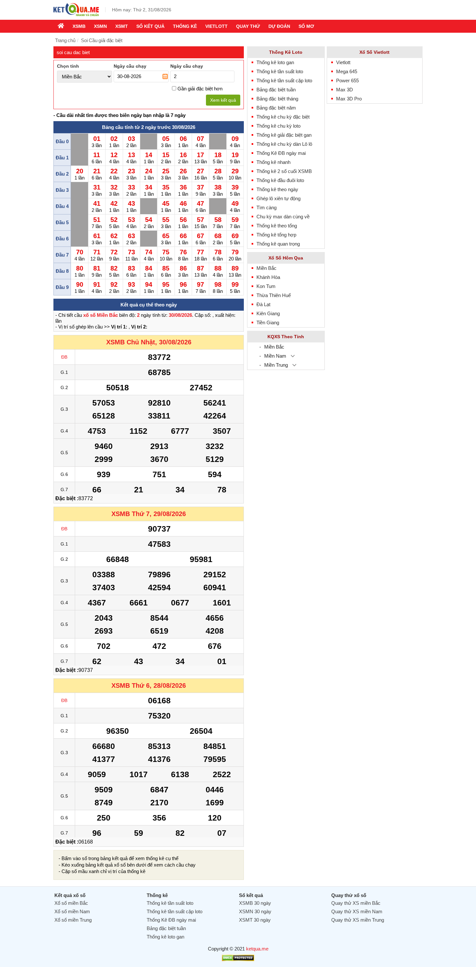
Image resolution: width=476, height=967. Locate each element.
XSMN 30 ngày (255, 911)
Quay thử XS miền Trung (357, 920)
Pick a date (165, 76)
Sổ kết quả (150, 26)
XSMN (100, 26)
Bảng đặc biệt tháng (277, 98)
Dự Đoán (279, 26)
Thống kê (185, 26)
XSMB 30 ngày (255, 903)
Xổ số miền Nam (72, 911)
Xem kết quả (223, 100)
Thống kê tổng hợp (276, 234)
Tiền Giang (267, 322)
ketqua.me (257, 948)
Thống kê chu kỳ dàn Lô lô (284, 144)
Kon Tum (266, 286)
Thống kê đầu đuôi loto (280, 180)
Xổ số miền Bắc (71, 903)
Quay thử (248, 26)
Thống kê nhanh (273, 162)
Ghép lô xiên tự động (278, 198)
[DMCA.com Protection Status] (238, 959)
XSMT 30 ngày (255, 920)
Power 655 (347, 80)
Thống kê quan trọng (278, 244)
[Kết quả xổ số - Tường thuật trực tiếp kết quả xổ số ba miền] (76, 15)
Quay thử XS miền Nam (356, 911)
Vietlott (216, 26)
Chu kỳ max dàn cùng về (283, 216)
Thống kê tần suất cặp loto (284, 80)
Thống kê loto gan (275, 62)
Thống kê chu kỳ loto (278, 126)
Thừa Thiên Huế (273, 295)
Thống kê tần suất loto (279, 71)
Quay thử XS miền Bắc (355, 903)
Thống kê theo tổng (276, 225)
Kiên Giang (268, 313)
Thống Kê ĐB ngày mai (281, 153)
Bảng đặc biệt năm (276, 107)
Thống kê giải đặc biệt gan (284, 135)
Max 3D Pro (349, 98)
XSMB (79, 26)
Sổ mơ (306, 26)
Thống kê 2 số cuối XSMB (284, 171)
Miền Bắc (266, 268)
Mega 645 (346, 71)
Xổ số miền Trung (73, 920)
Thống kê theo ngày (277, 189)
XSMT (121, 26)
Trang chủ (65, 40)
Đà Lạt (263, 304)
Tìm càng (266, 207)
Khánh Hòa (268, 277)
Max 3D (344, 89)
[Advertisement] (375, 204)
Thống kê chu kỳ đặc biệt (283, 117)
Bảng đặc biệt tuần (276, 89)
